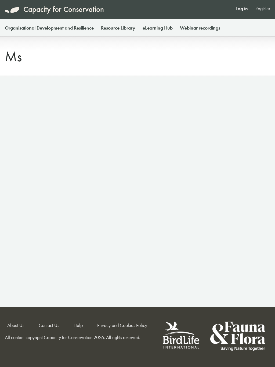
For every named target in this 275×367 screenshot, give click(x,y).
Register (262, 8)
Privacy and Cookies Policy (122, 325)
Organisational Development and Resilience (49, 28)
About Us (15, 325)
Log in (242, 8)
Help (78, 325)
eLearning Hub (158, 28)
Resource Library (118, 28)
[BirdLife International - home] (181, 337)
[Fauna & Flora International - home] (237, 337)
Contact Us (49, 325)
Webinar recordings (200, 28)
